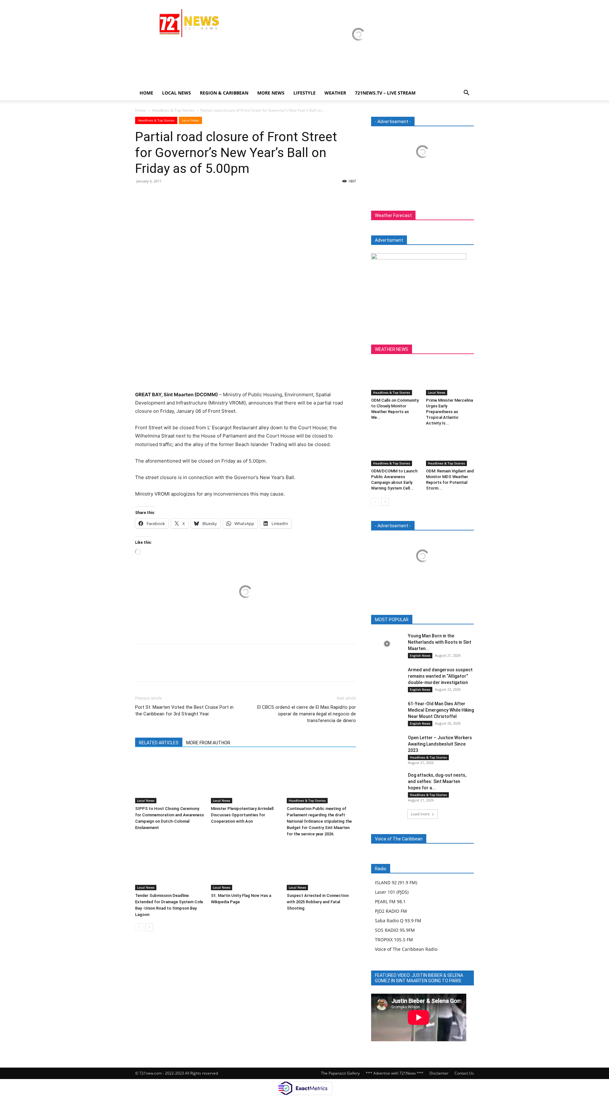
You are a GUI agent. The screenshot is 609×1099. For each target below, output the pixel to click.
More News (271, 93)
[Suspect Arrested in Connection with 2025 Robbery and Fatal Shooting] (321, 866)
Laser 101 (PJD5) (392, 892)
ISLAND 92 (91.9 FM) (396, 882)
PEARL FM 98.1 (390, 901)
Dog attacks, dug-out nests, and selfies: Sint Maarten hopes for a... (437, 781)
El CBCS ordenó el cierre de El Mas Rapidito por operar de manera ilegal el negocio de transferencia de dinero (306, 713)
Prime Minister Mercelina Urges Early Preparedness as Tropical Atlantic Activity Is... (449, 411)
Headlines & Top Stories (173, 110)
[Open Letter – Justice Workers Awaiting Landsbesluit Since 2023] (387, 745)
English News (420, 655)
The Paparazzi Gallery (340, 1073)
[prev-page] (139, 927)
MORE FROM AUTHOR (208, 742)
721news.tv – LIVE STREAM (385, 93)
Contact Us (464, 1073)
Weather (335, 93)
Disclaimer (439, 1073)
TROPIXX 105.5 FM (394, 940)
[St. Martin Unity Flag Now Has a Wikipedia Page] (245, 866)
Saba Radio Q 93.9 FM (398, 921)
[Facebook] (141, 195)
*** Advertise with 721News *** (394, 1073)
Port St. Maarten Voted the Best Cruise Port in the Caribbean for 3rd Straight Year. (184, 710)
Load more (420, 814)
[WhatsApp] (185, 195)
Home (146, 93)
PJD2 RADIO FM (391, 911)
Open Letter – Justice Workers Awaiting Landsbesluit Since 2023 (440, 744)
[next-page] (149, 927)
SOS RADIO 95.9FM (395, 930)
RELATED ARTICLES (159, 742)
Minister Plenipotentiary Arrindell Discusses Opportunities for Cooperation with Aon (242, 815)
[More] (200, 195)
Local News (176, 93)
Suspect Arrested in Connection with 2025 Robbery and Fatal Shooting (318, 902)
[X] (156, 195)
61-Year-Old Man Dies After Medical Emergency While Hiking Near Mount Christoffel (441, 710)
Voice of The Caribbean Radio (406, 949)
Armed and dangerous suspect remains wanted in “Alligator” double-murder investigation (440, 676)
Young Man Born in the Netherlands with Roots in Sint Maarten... (439, 642)
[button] (466, 93)
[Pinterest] (170, 195)
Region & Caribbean (224, 93)
